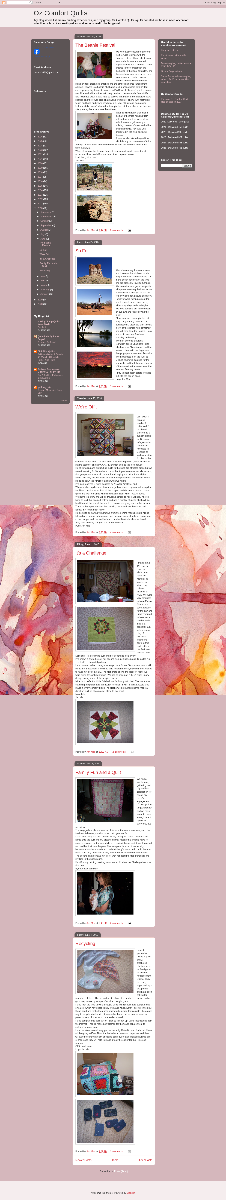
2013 (40, 194)
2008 (40, 304)
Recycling (85, 943)
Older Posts (145, 1160)
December (46, 212)
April (43, 280)
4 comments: (117, 532)
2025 (40, 141)
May (43, 276)
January (44, 294)
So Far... (84, 250)
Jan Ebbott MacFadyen (44, 48)
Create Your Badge (42, 56)
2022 (40, 154)
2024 (40, 145)
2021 (40, 159)
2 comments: (117, 230)
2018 (40, 172)
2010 (40, 208)
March (43, 285)
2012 (40, 199)
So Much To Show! (46, 342)
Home (114, 1160)
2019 (40, 168)
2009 (40, 299)
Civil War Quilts (46, 351)
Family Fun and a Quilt (98, 772)
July (42, 234)
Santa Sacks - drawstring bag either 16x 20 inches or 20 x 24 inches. (176, 79)
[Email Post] (129, 230)
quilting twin (44, 387)
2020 (40, 163)
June (43, 239)
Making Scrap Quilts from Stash (49, 323)
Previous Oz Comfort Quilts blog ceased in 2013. (175, 100)
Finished (42, 327)
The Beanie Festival (95, 45)
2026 (40, 136)
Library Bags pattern (171, 71)
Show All (63, 400)
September (46, 225)
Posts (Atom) (121, 1171)
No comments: (119, 751)
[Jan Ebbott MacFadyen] (37, 53)
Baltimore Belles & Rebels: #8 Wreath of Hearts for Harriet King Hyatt (50, 357)
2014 (40, 190)
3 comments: (117, 386)
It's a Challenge (90, 553)
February (45, 289)
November (46, 216)
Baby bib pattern (169, 50)
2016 (40, 181)
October (44, 221)
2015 (40, 185)
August (44, 230)
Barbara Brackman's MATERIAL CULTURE (49, 371)
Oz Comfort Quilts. (61, 13)
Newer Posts (83, 1160)
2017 (40, 177)
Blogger (130, 1193)
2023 (40, 150)
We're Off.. (86, 407)
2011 (40, 203)
